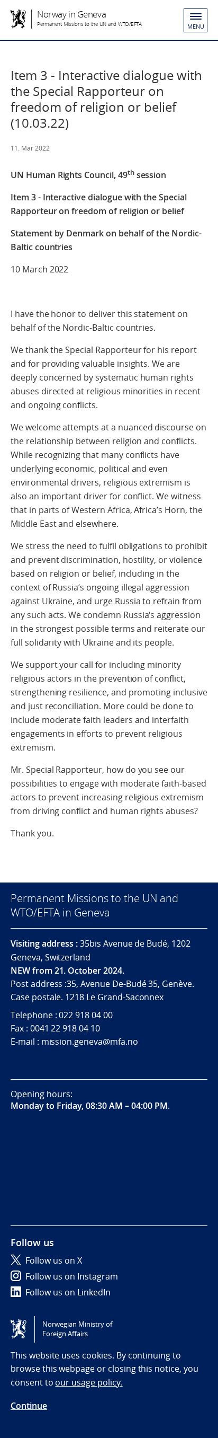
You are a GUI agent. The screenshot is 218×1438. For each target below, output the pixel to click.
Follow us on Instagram (71, 1276)
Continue (29, 1405)
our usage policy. (88, 1382)
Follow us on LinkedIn (68, 1292)
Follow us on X (53, 1260)
